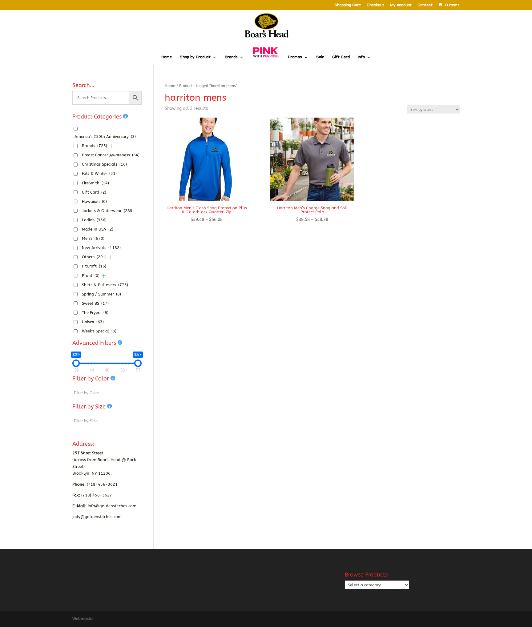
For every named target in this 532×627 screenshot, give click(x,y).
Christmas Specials (104, 164)
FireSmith (95, 183)
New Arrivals (101, 247)
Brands (231, 57)
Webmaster (83, 618)
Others (94, 257)
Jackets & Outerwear (108, 210)
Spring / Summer (101, 294)
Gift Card (341, 57)
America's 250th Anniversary (105, 136)
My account (401, 5)
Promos (295, 57)
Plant (90, 275)
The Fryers (95, 312)
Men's (93, 238)
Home (166, 57)
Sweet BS (95, 303)
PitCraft (94, 266)
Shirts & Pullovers (105, 285)
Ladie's (94, 220)
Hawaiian (94, 201)
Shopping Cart (347, 5)
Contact (425, 5)
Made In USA (97, 229)
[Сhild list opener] (111, 146)
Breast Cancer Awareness (110, 155)
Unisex (93, 322)
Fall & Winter (99, 173)
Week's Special (99, 331)
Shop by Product (195, 57)
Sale (320, 57)
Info (361, 57)
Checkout (375, 5)
